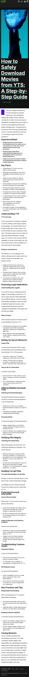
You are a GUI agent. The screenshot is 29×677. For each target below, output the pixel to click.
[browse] (27, 2)
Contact (21, 669)
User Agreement (22, 673)
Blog (13, 669)
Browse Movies (4, 670)
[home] (19, 2)
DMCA (17, 669)
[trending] (25, 2)
